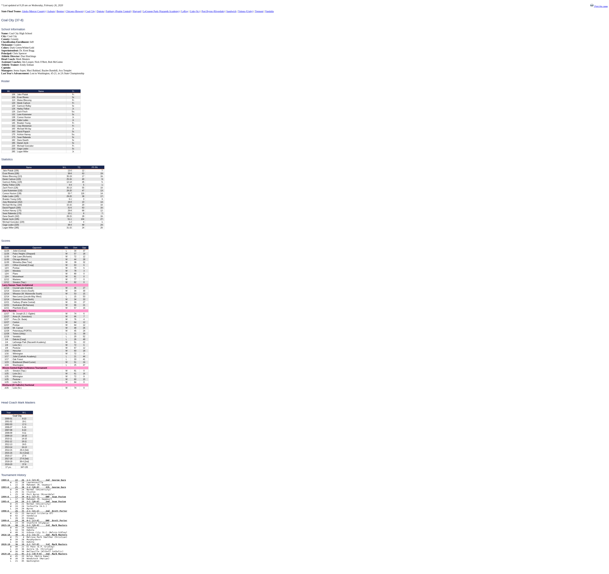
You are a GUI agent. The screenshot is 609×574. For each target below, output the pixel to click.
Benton (60, 11)
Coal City (90, 11)
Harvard (137, 11)
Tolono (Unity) (245, 11)
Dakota (100, 11)
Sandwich (231, 11)
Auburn (51, 11)
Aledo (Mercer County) (34, 11)
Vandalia (269, 11)
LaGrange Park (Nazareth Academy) (161, 11)
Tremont (259, 11)
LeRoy (184, 11)
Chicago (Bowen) (75, 11)
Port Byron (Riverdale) (213, 11)
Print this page (601, 6)
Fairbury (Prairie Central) (118, 11)
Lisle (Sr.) (195, 11)
